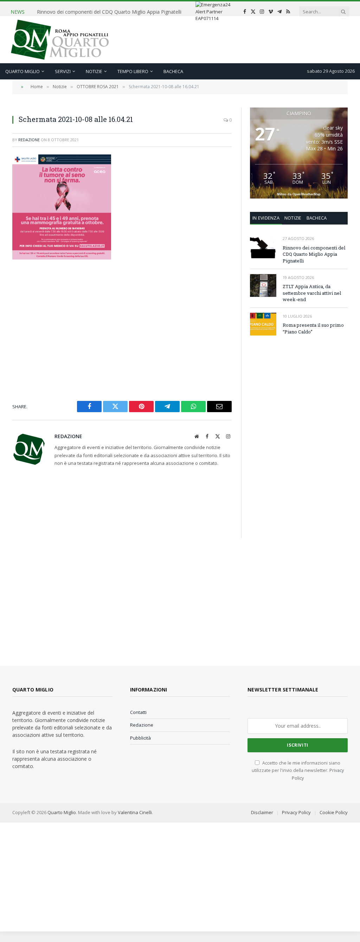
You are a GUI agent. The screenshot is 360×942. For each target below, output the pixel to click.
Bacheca (173, 71)
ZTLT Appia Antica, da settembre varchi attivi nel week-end (104, 9)
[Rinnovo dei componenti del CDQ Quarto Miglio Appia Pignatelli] (263, 246)
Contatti (138, 712)
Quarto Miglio (22, 71)
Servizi (63, 71)
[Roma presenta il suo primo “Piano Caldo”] (263, 324)
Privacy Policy (296, 812)
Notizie (94, 71)
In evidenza (265, 218)
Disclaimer (262, 812)
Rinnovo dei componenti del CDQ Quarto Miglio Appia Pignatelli (314, 254)
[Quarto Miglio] (60, 39)
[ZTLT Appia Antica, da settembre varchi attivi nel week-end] (263, 285)
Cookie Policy (334, 812)
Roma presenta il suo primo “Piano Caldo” (313, 328)
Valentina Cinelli (135, 812)
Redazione (29, 139)
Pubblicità (140, 738)
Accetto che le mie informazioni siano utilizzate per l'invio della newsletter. (298, 770)
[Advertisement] (221, 38)
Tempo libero (132, 71)
